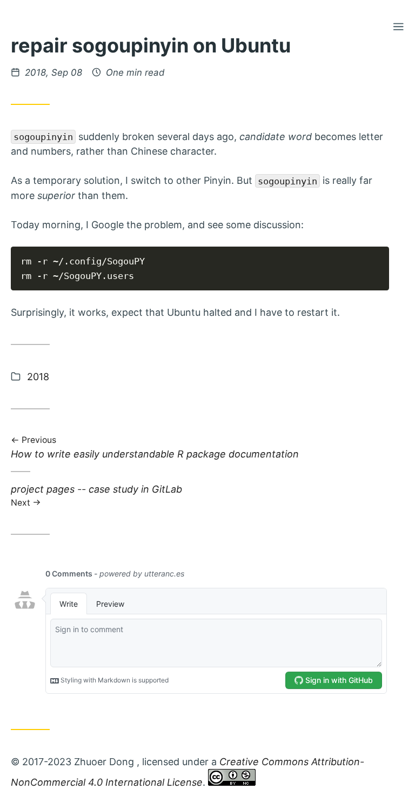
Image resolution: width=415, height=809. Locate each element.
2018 (38, 376)
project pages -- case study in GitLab (96, 495)
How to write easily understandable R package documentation (155, 448)
